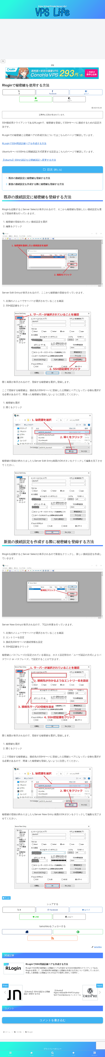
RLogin (7, 898)
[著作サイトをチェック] (27, 931)
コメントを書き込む (52, 1020)
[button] (69, 99)
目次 (50, 169)
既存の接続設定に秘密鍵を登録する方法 (29, 178)
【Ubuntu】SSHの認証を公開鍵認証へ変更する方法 (29, 160)
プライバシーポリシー (52, 1049)
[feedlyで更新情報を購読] (78, 931)
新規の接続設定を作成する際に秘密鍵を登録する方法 (36, 184)
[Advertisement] (52, 40)
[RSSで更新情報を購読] (52, 938)
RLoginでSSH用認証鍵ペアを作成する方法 (24, 143)
